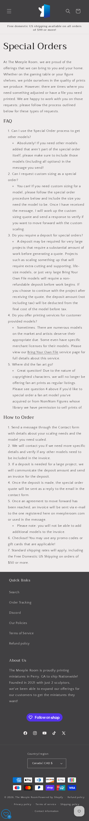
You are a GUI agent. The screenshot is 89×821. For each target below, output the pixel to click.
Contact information (46, 811)
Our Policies (18, 623)
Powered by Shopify (50, 797)
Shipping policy (69, 804)
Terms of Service (21, 633)
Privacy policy (22, 804)
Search (14, 592)
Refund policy (19, 643)
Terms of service (46, 804)
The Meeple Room (26, 797)
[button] (9, 11)
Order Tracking (20, 602)
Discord (15, 613)
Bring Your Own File (42, 352)
